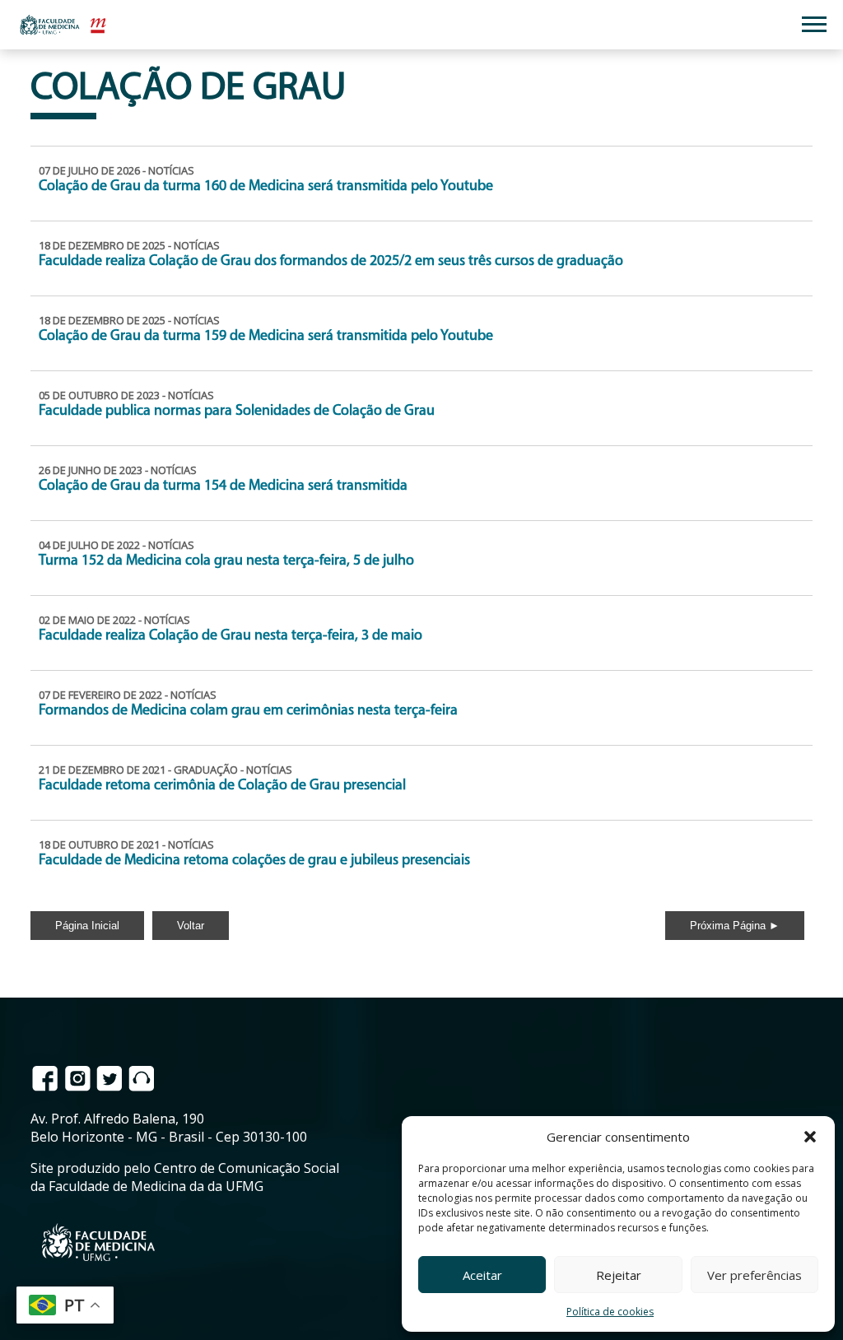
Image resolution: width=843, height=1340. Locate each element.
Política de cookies (610, 1312)
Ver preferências (754, 1275)
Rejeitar (618, 1275)
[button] (810, 1136)
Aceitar (482, 1275)
